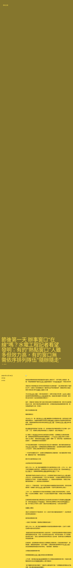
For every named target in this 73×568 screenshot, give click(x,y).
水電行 (53, 471)
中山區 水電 (41, 487)
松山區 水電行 (34, 394)
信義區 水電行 (30, 508)
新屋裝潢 (38, 561)
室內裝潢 (58, 382)
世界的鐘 (3, 378)
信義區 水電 (39, 390)
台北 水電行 (43, 418)
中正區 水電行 (63, 422)
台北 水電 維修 (42, 396)
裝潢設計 (35, 435)
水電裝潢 (29, 428)
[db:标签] (3, 380)
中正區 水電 (43, 382)
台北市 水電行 (67, 394)
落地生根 (5, 5)
